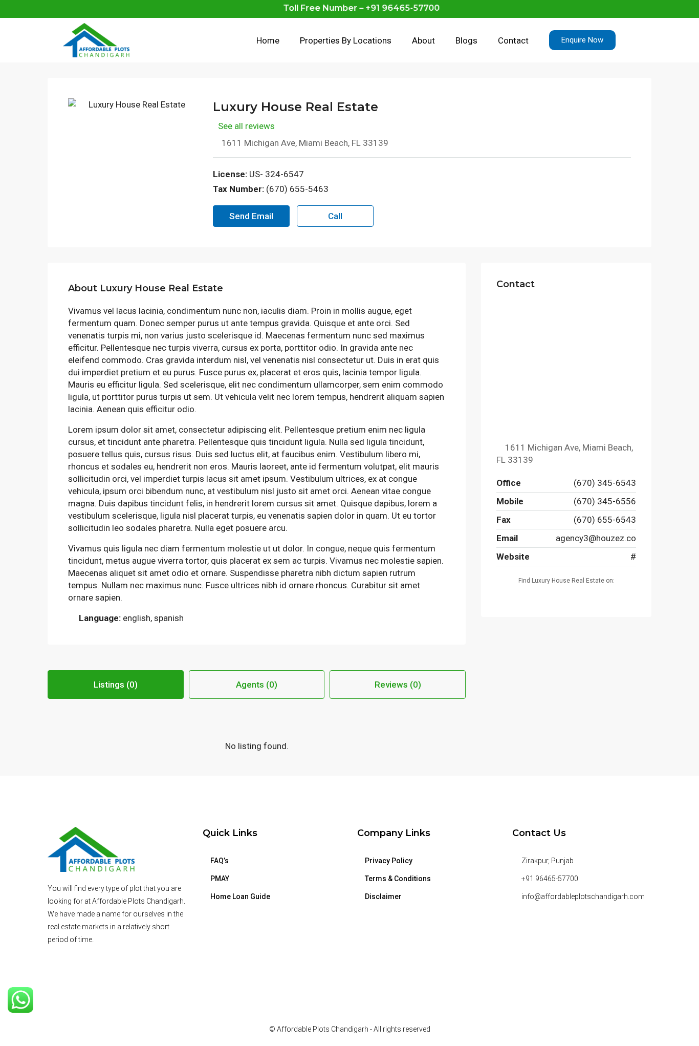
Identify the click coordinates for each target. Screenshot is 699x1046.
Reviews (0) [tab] (398, 684)
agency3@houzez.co (596, 538)
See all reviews (246, 126)
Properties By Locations (345, 40)
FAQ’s (219, 861)
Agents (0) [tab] (256, 684)
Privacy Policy (388, 861)
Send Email (251, 216)
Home (267, 40)
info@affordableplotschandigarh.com (583, 896)
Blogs (466, 40)
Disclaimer (383, 896)
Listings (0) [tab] (116, 684)
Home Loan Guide (240, 896)
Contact (513, 40)
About (423, 40)
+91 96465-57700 (549, 878)
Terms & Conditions (398, 878)
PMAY (219, 878)
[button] (582, 40)
